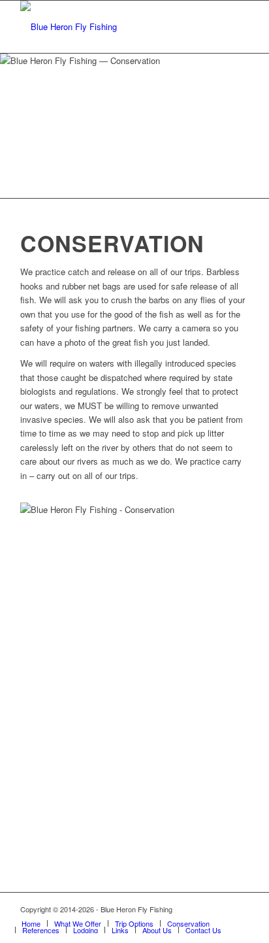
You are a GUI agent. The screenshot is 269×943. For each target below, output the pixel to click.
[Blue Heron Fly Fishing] (111, 27)
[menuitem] (31, 923)
